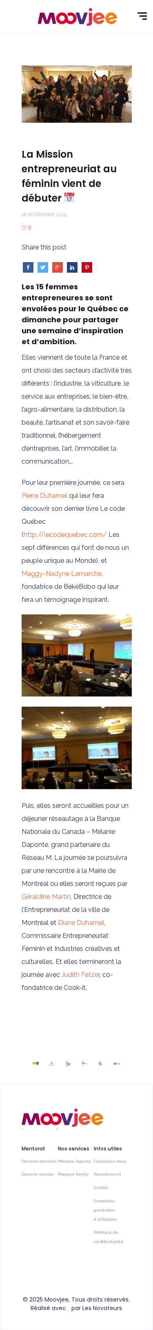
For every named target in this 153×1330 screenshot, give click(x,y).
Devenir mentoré (39, 1161)
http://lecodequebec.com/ (65, 534)
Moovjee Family (73, 1174)
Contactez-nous (110, 1161)
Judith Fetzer (81, 975)
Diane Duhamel (81, 922)
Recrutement (107, 1174)
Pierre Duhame (44, 495)
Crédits (101, 1187)
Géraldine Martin (46, 896)
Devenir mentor (38, 1174)
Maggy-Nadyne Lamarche (62, 573)
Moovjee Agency (74, 1161)
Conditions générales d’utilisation (105, 1210)
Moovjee (56, 1299)
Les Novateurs (102, 1308)
